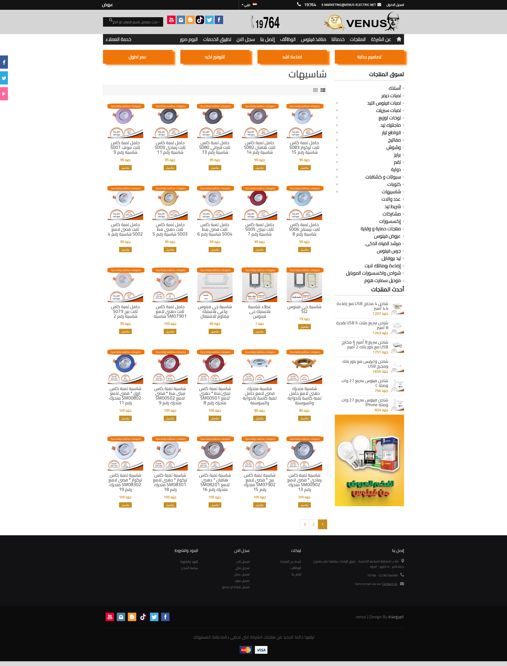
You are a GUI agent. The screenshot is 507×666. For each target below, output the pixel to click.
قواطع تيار (391, 132)
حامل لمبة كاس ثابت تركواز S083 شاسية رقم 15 (304, 147)
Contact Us (389, 584)
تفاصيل (304, 167)
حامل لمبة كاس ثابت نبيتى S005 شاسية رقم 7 (259, 229)
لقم (397, 162)
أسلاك (395, 88)
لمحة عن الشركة (290, 562)
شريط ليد (393, 206)
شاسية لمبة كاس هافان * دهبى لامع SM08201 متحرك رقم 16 (215, 482)
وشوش (393, 147)
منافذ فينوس (313, 39)
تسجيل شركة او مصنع (236, 587)
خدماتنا (338, 39)
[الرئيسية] (399, 39)
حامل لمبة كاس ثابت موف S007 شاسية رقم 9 (125, 147)
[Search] (107, 22)
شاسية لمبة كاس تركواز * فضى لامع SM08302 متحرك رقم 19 (125, 482)
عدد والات (391, 199)
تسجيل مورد (242, 581)
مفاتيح (394, 140)
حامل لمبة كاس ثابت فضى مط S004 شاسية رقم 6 (214, 229)
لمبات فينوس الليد (384, 103)
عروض (107, 4)
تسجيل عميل (242, 574)
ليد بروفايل (391, 258)
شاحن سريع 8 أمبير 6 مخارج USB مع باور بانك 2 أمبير (365, 344)
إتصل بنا (267, 39)
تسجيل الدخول (395, 5)
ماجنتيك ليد (391, 125)
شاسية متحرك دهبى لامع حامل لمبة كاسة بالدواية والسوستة (304, 395)
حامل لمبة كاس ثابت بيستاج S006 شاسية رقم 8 (304, 229)
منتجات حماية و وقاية (381, 228)
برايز (397, 154)
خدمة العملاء (118, 39)
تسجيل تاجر (243, 562)
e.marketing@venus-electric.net (349, 5)
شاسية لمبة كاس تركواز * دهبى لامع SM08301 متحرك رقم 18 (170, 482)
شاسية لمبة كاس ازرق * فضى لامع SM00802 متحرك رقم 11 (125, 395)
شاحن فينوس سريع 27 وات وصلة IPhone (364, 402)
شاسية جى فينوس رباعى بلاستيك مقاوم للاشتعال (215, 311)
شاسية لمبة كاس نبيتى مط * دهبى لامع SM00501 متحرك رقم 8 (215, 395)
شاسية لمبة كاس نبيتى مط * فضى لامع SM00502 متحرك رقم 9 (170, 395)
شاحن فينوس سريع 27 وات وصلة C (364, 383)
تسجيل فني (243, 568)
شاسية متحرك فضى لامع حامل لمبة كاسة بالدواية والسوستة (259, 395)
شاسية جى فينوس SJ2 (304, 309)
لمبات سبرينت (388, 110)
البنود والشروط (189, 562)
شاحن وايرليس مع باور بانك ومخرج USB (365, 363)
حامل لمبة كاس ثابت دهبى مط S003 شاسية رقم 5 (170, 229)
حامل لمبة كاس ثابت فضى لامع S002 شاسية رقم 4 (125, 229)
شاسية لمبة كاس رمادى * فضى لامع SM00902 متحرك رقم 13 (304, 482)
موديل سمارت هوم (382, 280)
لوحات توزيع (390, 117)
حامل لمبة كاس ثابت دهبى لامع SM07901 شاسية (170, 311)
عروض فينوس (387, 236)
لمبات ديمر (391, 95)
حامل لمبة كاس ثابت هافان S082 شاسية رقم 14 (259, 147)
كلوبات (394, 184)
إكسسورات (390, 221)
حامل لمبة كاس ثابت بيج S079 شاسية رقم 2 (125, 311)
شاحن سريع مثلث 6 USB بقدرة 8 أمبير (362, 325)
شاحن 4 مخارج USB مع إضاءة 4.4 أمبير (362, 306)
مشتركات (392, 214)
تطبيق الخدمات (217, 39)
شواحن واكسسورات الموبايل (373, 273)
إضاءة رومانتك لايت (383, 265)
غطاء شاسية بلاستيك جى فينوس (259, 311)
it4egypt (396, 617)
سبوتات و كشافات (383, 177)
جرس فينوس (389, 251)
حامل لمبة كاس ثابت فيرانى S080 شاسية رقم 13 (215, 147)
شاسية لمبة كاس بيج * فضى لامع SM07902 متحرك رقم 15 (260, 482)
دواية (396, 169)
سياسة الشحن (189, 568)
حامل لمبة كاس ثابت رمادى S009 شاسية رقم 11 (170, 147)
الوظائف (288, 39)
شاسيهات (391, 191)
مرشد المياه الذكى (383, 243)
